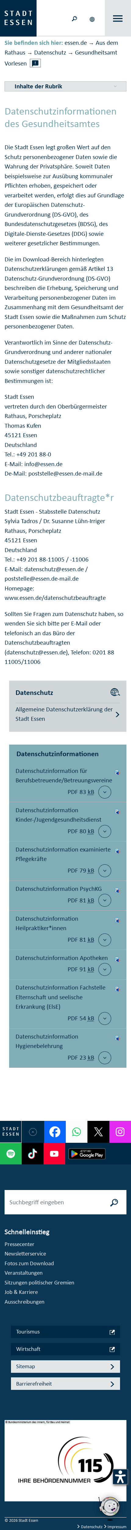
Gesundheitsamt (96, 52)
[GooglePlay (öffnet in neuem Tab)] (87, 1153)
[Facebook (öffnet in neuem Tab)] (55, 1131)
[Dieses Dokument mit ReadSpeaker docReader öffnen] (117, 782)
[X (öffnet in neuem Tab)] (98, 1131)
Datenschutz (92, 1526)
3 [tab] (9, 1472)
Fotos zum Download (29, 1263)
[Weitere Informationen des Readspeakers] (35, 63)
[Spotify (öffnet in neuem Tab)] (11, 1153)
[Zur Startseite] (18, 18)
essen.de (76, 43)
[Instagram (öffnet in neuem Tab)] (120, 1131)
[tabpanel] (65, 1464)
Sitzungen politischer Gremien (39, 1282)
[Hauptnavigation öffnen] (118, 18)
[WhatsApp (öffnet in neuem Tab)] (76, 1131)
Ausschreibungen (24, 1301)
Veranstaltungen (24, 1272)
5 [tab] (9, 1492)
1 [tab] (9, 1453)
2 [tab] (9, 1463)
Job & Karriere (21, 1291)
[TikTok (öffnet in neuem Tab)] (32, 1153)
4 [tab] (9, 1482)
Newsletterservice (25, 1253)
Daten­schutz (50, 52)
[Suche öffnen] (74, 18)
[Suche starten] (114, 1202)
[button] (92, 18)
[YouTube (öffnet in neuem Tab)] (54, 1153)
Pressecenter (19, 1244)
